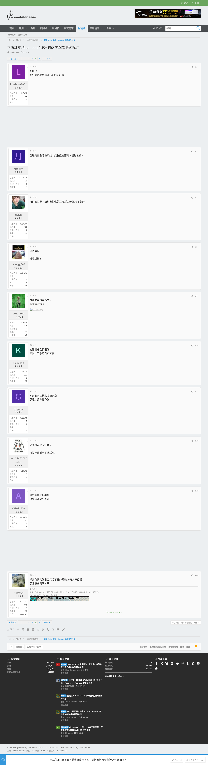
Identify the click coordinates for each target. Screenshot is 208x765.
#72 (197, 151)
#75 (197, 296)
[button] (26, 28)
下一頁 (46, 59)
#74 (197, 247)
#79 (197, 491)
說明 (182, 646)
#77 (197, 391)
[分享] (192, 67)
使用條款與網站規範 (158, 646)
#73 (197, 197)
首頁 (188, 646)
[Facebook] (199, 749)
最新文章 (64, 659)
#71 (197, 67)
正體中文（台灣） (34, 646)
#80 (197, 575)
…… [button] (24, 58)
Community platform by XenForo (32, 747)
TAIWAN (23, 614)
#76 (197, 345)
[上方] (192, 647)
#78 (197, 441)
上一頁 (13, 59)
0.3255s (44, 750)
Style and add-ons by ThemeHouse (75, 747)
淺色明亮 (19, 646)
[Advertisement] (92, 127)
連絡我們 (143, 646)
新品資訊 (64, 673)
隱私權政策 (173, 646)
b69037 (51, 672)
